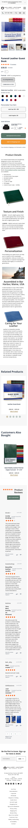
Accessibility (13, 821)
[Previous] (3, 29)
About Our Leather (13, 815)
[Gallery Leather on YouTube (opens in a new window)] (18, 783)
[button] (5, 64)
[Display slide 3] (13, 417)
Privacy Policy (13, 808)
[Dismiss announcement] (25, 2)
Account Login (13, 802)
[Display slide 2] (10, 417)
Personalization (13, 791)
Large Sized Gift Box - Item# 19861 (16, 125)
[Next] (24, 29)
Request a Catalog (13, 798)
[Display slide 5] (20, 417)
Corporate (13, 793)
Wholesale (13, 795)
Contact (13, 824)
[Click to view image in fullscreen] (13, 29)
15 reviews (13, 64)
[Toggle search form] (16, 13)
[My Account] (20, 13)
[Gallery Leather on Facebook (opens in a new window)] (6, 783)
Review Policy (13, 813)
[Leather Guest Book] (14, 390)
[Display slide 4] (17, 417)
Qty (2, 71)
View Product (14, 411)
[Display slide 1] (7, 417)
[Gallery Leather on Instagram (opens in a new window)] (8, 783)
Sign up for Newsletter (13, 806)
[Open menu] (24, 8)
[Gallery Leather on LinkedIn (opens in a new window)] (13, 783)
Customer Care (13, 817)
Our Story (13, 789)
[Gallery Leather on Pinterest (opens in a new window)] (11, 783)
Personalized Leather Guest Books (15, 170)
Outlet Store (13, 800)
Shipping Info (13, 811)
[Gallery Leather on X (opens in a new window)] (16, 783)
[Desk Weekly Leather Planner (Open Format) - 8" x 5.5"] (14, 454)
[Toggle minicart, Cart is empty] (24, 13)
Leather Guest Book (14, 404)
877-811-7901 (8, 13)
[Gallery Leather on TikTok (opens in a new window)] (21, 783)
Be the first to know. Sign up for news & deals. (13, 752)
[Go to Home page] (11, 8)
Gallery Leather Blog (13, 819)
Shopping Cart (13, 804)
